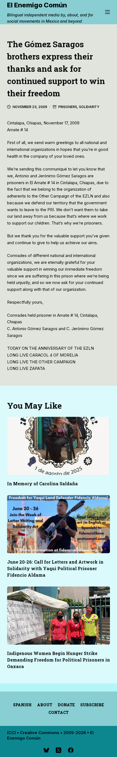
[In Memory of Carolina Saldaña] (58, 446)
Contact (58, 712)
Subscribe (92, 704)
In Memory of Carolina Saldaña (42, 483)
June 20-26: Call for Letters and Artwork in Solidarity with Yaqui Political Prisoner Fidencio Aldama (55, 568)
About (44, 704)
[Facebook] (70, 750)
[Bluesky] (46, 750)
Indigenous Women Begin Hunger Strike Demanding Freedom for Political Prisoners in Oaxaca (58, 659)
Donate (66, 704)
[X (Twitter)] (58, 750)
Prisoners (67, 107)
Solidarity (89, 107)
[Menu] (107, 12)
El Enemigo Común (37, 5)
